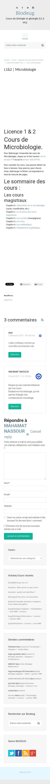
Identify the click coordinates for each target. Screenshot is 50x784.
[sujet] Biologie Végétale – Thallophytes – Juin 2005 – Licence (25, 610)
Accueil (6, 60)
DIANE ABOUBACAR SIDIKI (19, 679)
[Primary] (25, 36)
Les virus (20, 222)
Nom (7, 483)
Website (8, 506)
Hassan (11, 695)
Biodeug (25, 13)
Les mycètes (22, 218)
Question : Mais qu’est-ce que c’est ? (23, 587)
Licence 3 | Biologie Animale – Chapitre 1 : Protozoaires (21, 656)
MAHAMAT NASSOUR (15, 428)
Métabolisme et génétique (28, 228)
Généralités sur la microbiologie (31, 206)
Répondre (15, 354)
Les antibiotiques (24, 225)
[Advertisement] (25, 101)
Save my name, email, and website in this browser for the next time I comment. (26, 519)
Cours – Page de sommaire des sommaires (27, 60)
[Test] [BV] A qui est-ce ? (18, 583)
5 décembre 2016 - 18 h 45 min (21, 335)
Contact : (38, 679)
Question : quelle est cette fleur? (21, 592)
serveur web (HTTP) (31, 160)
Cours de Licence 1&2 (15, 63)
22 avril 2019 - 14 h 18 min (19, 376)
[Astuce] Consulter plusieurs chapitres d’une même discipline (24, 603)
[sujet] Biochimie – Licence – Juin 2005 (24, 623)
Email (7, 494)
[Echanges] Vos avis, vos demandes (23, 597)
